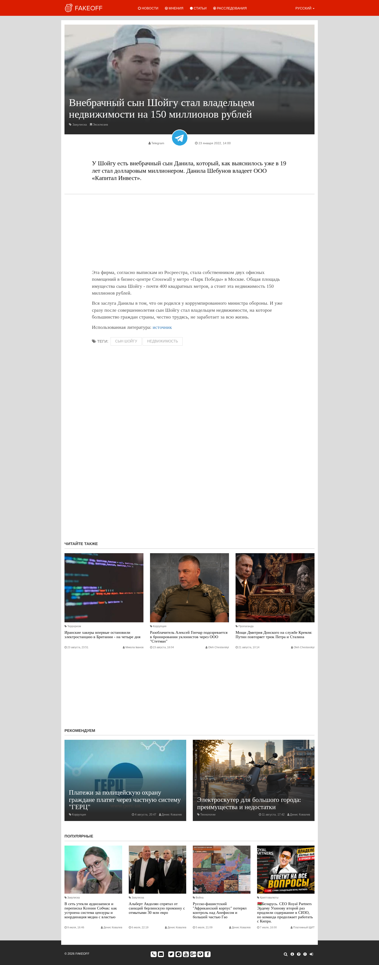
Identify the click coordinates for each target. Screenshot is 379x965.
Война (200, 897)
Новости (149, 8)
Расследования (231, 8)
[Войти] (311, 954)
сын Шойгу (126, 341)
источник (162, 327)
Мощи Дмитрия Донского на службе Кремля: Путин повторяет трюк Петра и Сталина (274, 634)
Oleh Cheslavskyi (218, 647)
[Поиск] (286, 954)
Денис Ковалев (172, 814)
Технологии (207, 814)
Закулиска (79, 124)
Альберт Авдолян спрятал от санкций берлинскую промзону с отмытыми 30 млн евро (157, 908)
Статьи (200, 8)
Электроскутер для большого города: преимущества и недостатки (249, 803)
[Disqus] (189, 479)
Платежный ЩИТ (304, 927)
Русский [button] (303, 8)
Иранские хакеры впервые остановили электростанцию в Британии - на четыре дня (102, 634)
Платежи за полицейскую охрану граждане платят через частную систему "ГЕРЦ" (125, 799)
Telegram (157, 143)
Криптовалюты (269, 897)
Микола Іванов (134, 647)
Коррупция (159, 626)
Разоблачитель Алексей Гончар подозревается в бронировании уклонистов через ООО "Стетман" (188, 636)
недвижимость (162, 341)
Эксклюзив (100, 124)
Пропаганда (246, 626)
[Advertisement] (189, 231)
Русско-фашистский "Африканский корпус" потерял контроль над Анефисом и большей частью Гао (220, 910)
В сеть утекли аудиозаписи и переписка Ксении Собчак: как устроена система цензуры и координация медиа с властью (90, 910)
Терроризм (74, 626)
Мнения (175, 8)
